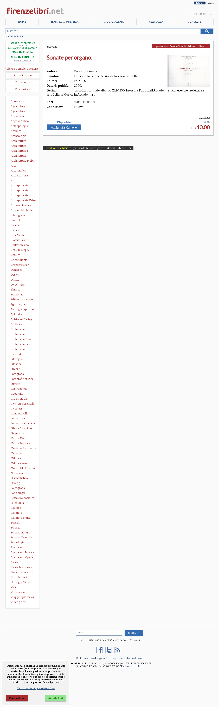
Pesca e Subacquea (22, 497)
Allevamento (19, 116)
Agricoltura (18, 106)
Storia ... (16, 562)
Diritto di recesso (85, 658)
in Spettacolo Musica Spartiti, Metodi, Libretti (85, 148)
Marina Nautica (20, 443)
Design (15, 274)
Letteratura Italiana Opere (23, 424)
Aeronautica (18, 101)
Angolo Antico (20, 121)
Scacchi (15, 522)
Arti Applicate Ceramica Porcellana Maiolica (23, 186)
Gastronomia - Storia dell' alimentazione (20, 389)
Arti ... (14, 180)
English (211, 3)
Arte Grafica (18, 170)
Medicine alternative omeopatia (17, 453)
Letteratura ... (19, 418)
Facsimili (16, 354)
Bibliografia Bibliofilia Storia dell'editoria (21, 215)
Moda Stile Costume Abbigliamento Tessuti (23, 468)
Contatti (194, 22)
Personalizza (16, 698)
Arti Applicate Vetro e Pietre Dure (23, 201)
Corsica (15, 254)
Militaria (16, 458)
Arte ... (14, 165)
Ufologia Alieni (20, 582)
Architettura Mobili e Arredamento (23, 161)
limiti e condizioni (22, 61)
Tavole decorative (22, 572)
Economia (17, 294)
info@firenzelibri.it (132, 666)
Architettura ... (20, 140)
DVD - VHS (18, 284)
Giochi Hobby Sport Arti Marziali (22, 399)
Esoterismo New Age (21, 339)
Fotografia (17, 373)
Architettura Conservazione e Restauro (21, 146)
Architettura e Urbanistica (19, 151)
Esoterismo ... (19, 329)
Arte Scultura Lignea (19, 176)
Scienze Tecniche (21, 537)
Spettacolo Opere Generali (22, 558)
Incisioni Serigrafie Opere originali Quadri (22, 404)
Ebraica (15, 289)
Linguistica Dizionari (17, 434)
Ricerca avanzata (14, 36)
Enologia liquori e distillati (22, 310)
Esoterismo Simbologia (18, 349)
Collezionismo (20, 245)
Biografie (16, 220)
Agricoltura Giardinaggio (19, 111)
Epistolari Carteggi (22, 319)
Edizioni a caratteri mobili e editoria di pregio (23, 300)
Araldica (16, 131)
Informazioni (114, 22)
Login (194, 14)
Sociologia (17, 542)
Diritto (15, 279)
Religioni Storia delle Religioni (20, 518)
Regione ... (17, 507)
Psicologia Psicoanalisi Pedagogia (18, 503)
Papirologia (18, 492)
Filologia (16, 359)
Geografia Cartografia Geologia (18, 394)
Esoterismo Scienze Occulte (23, 344)
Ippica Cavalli (19, 413)
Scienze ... (16, 527)
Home (22, 22)
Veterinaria (18, 592)
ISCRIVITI (134, 633)
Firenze (15, 369)
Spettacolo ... (19, 547)
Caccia (15, 225)
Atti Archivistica (21, 205)
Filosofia (16, 364)
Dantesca (16, 269)
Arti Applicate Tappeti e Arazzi (21, 196)
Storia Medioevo (21, 567)
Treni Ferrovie (19, 577)
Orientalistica (19, 478)
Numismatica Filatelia (19, 473)
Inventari (16, 408)
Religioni (16, 512)
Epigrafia (16, 314)
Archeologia (18, 135)
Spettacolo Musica (22, 552)
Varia (14, 587)
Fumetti (16, 383)
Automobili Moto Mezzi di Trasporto (23, 211)
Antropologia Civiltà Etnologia (21, 126)
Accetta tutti (55, 698)
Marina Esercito (20, 438)
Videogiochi (18, 602)
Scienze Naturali (21, 532)
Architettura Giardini (18, 156)
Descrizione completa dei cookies (36, 688)
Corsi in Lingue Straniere (20, 250)
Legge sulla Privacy (106, 658)
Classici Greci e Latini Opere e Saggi (23, 240)
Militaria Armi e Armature (20, 463)
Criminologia (19, 259)
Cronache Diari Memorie (20, 265)
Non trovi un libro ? (65, 22)
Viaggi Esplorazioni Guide (23, 597)
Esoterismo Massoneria (18, 334)
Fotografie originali (23, 378)
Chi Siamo (156, 22)
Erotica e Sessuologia (18, 325)
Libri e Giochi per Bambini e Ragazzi (22, 429)
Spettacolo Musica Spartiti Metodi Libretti (181, 46)
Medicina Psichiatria (23, 448)
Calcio (15, 230)
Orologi (16, 483)
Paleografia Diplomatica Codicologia (18, 488)
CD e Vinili (17, 235)
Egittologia (18, 304)
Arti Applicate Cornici (19, 191)
